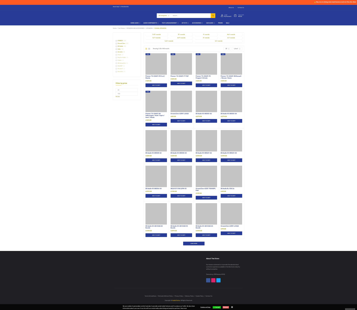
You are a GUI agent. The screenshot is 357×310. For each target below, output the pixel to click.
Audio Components (150, 23)
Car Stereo (121, 28)
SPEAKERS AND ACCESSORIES (135, 28)
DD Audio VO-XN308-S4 (179, 153)
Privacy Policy (179, 296)
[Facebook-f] (208, 280)
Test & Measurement (169, 23)
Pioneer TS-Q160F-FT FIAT (180, 76)
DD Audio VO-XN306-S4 (153, 188)
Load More (193, 243)
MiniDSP (120, 66)
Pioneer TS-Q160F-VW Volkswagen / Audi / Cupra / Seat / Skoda (154, 115)
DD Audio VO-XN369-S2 (204, 153)
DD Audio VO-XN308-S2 (153, 153)
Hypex (120, 60)
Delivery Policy (189, 296)
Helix (119, 49)
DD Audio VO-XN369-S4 (229, 153)
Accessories (196, 23)
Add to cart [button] (156, 85)
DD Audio (120, 46)
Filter (118, 96)
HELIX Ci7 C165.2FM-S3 (178, 188)
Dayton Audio (122, 57)
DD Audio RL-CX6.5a (227, 188)
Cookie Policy (200, 296)
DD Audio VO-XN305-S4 (229, 113)
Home (114, 28)
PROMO (220, 23)
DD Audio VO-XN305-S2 (204, 113)
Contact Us (208, 296)
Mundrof (120, 69)
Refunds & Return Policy (165, 296)
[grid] (146, 49)
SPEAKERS (149, 28)
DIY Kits (184, 23)
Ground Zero (121, 43)
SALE (227, 23)
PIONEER (120, 40)
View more (183, 308)
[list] (149, 49)
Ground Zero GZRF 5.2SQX (180, 113)
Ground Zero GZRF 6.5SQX (230, 226)
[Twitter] (218, 280)
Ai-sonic (120, 52)
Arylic (119, 55)
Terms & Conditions (150, 296)
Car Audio (209, 23)
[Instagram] (213, 280)
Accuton (120, 71)
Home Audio (135, 23)
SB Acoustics (122, 63)
